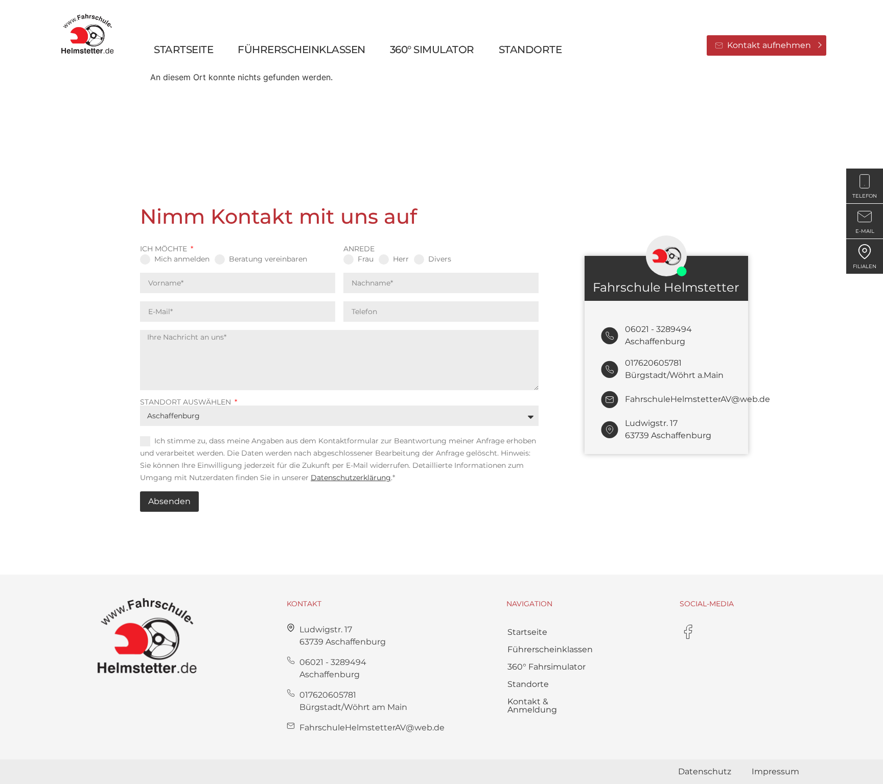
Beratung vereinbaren (268, 259)
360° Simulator (432, 49)
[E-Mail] (864, 216)
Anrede (359, 248)
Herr (401, 259)
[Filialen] (864, 252)
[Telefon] (864, 181)
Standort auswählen (186, 402)
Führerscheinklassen (550, 649)
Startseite (183, 49)
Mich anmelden (182, 259)
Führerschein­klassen (301, 49)
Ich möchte (164, 248)
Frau (366, 259)
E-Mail (864, 231)
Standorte (530, 49)
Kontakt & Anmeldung (532, 706)
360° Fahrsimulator (546, 667)
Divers (439, 259)
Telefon (864, 196)
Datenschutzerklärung (351, 477)
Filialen (864, 266)
